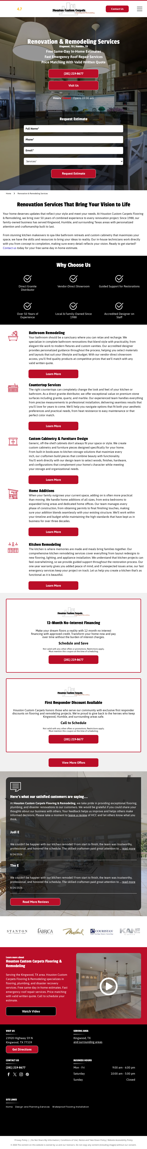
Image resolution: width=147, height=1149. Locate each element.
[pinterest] (27, 1075)
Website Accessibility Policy (120, 1140)
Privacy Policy (21, 1140)
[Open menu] (139, 9)
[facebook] (8, 1075)
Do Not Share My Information (45, 1140)
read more (128, 848)
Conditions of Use (69, 1140)
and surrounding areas (88, 1042)
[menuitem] (10, 1107)
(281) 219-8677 (15, 1067)
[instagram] (21, 1075)
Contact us (9, 248)
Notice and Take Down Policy (92, 1140)
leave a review (77, 815)
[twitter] (15, 1075)
